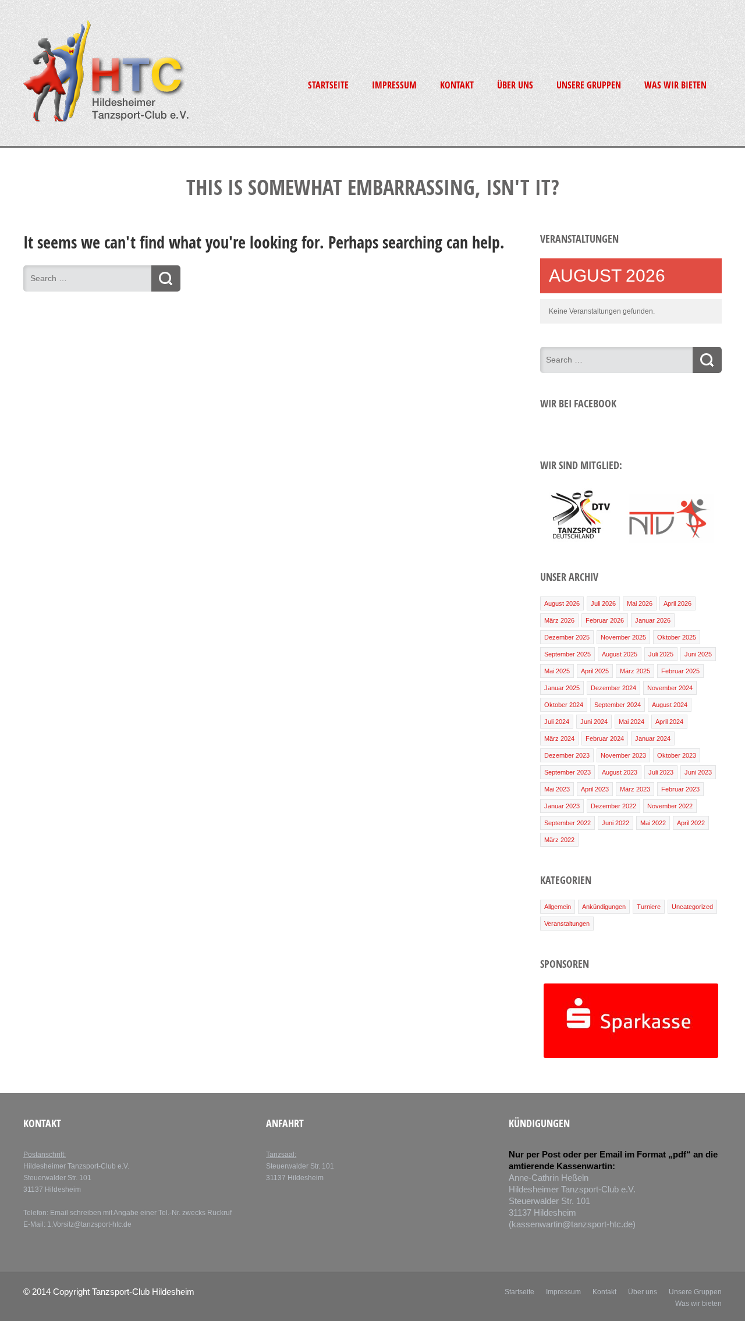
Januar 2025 (562, 687)
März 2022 (559, 839)
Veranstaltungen (567, 923)
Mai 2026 (639, 603)
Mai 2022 (653, 822)
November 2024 (670, 687)
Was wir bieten (675, 85)
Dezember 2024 (613, 687)
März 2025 (635, 670)
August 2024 (669, 704)
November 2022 (670, 805)
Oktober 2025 (676, 637)
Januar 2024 (652, 738)
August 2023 (619, 772)
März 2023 (635, 789)
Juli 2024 (556, 721)
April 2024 (669, 721)
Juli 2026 (603, 603)
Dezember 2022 (613, 805)
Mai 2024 (631, 721)
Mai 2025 (557, 670)
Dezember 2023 (567, 755)
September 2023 (567, 772)
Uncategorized (692, 906)
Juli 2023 (660, 772)
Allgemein (557, 906)
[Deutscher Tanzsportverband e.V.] (579, 541)
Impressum (394, 85)
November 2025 (623, 637)
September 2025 (567, 654)
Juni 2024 (594, 721)
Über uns (515, 85)
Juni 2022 (615, 822)
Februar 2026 (605, 620)
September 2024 (617, 704)
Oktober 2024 (563, 704)
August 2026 (562, 603)
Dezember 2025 (567, 637)
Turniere (649, 906)
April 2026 (677, 603)
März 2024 (559, 738)
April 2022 (691, 822)
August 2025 (619, 654)
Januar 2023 (562, 805)
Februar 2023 (680, 789)
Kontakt (457, 85)
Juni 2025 (698, 654)
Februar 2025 (680, 670)
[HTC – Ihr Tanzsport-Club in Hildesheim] (106, 120)
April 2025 (595, 670)
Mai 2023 (557, 789)
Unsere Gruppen (588, 85)
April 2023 (595, 789)
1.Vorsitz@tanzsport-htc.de (89, 1224)
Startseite (328, 85)
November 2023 (623, 755)
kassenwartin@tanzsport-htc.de (572, 1224)
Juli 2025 (660, 654)
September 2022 (567, 822)
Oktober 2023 (676, 755)
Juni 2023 (698, 772)
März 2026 (559, 620)
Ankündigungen (604, 906)
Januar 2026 (652, 620)
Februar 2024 (605, 738)
